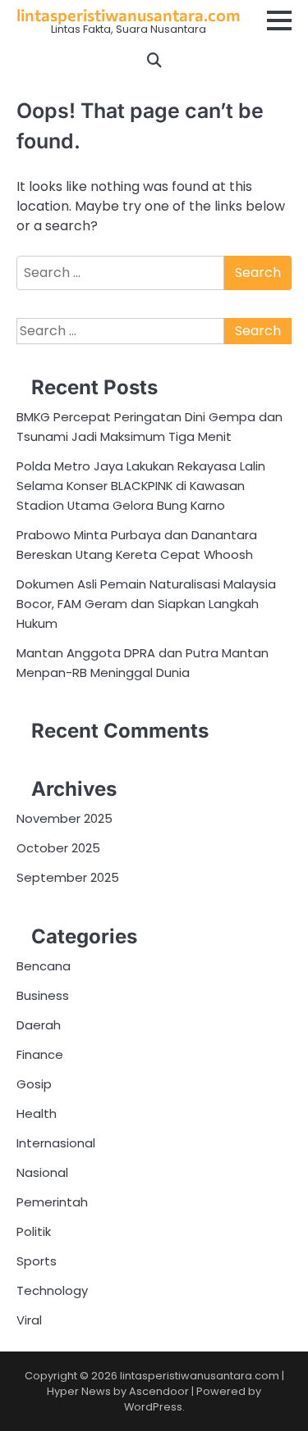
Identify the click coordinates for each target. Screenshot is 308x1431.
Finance (39, 1054)
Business (42, 995)
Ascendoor (159, 1391)
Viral (29, 1320)
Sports (36, 1261)
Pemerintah (52, 1202)
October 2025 (58, 847)
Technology (52, 1290)
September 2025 (67, 877)
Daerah (38, 1025)
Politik (33, 1231)
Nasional (42, 1172)
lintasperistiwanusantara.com (128, 15)
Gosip (34, 1084)
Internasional (55, 1143)
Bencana (43, 965)
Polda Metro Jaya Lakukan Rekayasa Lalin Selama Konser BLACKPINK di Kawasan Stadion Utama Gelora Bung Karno (140, 485)
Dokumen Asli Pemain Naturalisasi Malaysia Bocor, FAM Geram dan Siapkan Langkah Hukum (146, 603)
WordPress (153, 1407)
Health (36, 1113)
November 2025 (64, 818)
